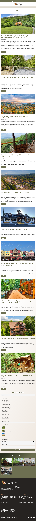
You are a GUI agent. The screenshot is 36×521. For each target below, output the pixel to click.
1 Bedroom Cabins (4, 496)
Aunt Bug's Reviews (4, 510)
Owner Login (3, 509)
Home (16, 7)
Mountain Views (30, 502)
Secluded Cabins (30, 499)
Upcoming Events (13, 506)
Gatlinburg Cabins (13, 498)
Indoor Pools (29, 498)
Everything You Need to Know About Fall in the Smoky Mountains (16, 434)
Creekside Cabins (30, 501)
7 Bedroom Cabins (13, 496)
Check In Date (18, 441)
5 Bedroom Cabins (4, 501)
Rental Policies (12, 510)
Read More (3, 52)
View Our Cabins (18, 449)
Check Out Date (18, 444)
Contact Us (12, 509)
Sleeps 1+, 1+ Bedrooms (6, 446)
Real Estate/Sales (13, 508)
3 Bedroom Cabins (4, 498)
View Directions (17, 487)
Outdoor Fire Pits (22, 497)
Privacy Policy (12, 511)
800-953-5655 (21, 1)
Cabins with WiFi (22, 498)
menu (34, 4)
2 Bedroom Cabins (4, 497)
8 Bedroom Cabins (13, 497)
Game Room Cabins (22, 502)
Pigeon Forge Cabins (13, 499)
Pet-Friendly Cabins (22, 496)
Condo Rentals (12, 501)
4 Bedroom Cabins (4, 499)
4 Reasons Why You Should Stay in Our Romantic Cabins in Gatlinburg (17, 431)
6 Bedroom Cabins (4, 502)
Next (22, 392)
